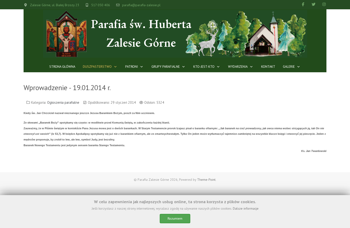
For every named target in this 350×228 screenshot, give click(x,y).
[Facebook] (303, 4)
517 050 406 (100, 5)
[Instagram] (324, 4)
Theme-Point (206, 179)
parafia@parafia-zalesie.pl (141, 5)
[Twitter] (313, 4)
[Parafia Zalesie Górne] (175, 34)
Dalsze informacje (246, 208)
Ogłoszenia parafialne (63, 102)
